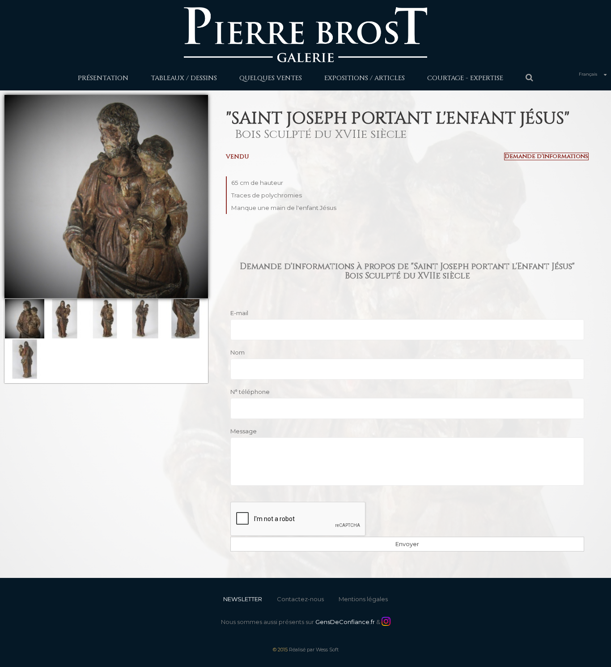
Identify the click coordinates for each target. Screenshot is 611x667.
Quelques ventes (270, 78)
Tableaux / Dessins (184, 78)
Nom (237, 352)
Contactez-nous (300, 599)
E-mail (239, 312)
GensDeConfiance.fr (345, 621)
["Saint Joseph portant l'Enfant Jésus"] (24, 319)
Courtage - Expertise (465, 78)
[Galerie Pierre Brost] (305, 34)
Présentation (103, 78)
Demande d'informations (546, 156)
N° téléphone (250, 391)
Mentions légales (363, 599)
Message (243, 431)
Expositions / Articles (364, 78)
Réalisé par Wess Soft (314, 649)
